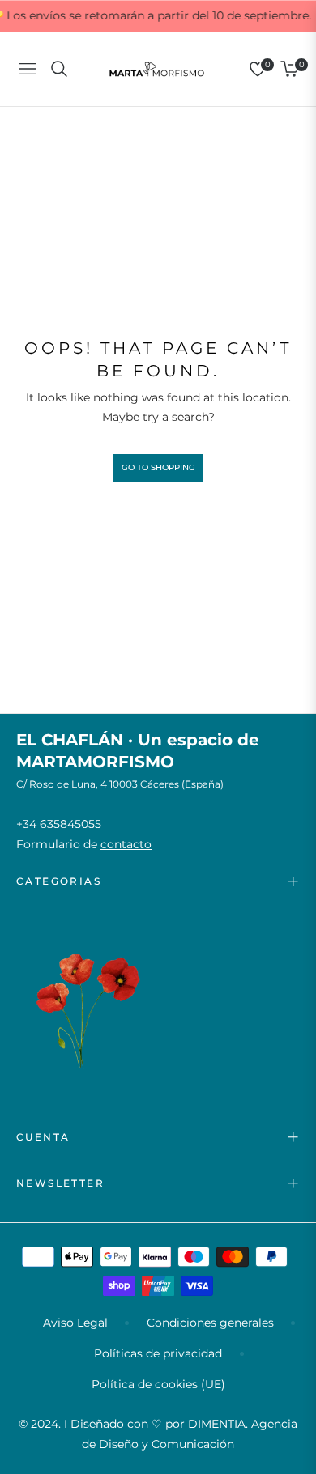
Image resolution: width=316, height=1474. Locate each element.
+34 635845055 (58, 824)
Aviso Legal (75, 1322)
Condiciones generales (210, 1322)
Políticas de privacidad (158, 1353)
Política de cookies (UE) (158, 1384)
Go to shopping (158, 467)
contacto (126, 844)
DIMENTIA (217, 1424)
